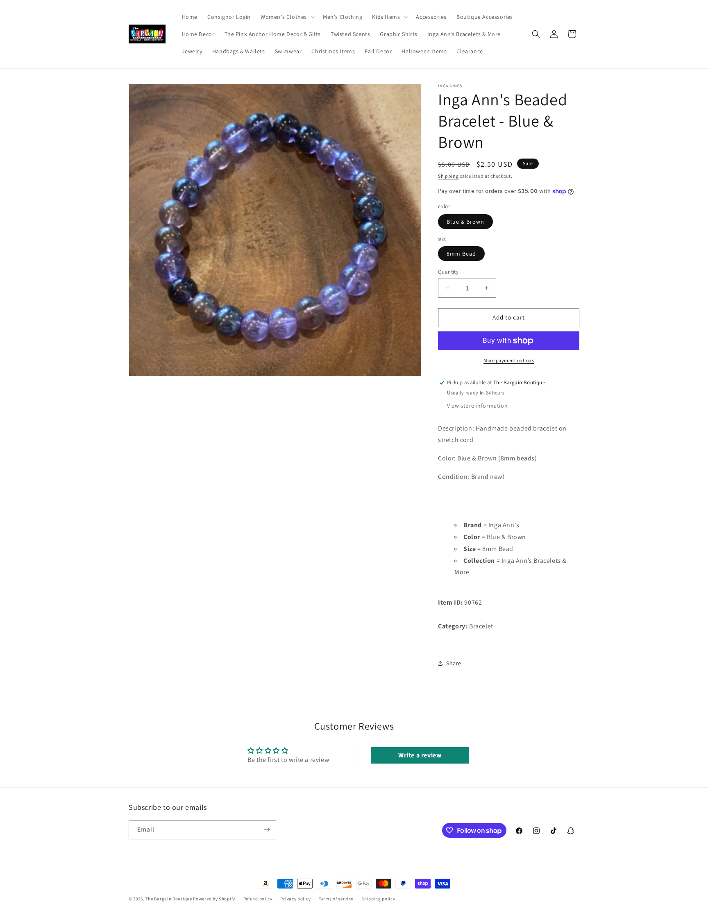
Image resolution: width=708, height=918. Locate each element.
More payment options (508, 360)
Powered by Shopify (214, 899)
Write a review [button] (419, 755)
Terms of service (336, 899)
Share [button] (453, 663)
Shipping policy (378, 899)
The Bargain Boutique (169, 899)
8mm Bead (461, 253)
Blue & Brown (465, 221)
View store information (477, 405)
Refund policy (257, 899)
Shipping (448, 176)
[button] (287, 16)
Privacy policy (295, 899)
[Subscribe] (267, 829)
